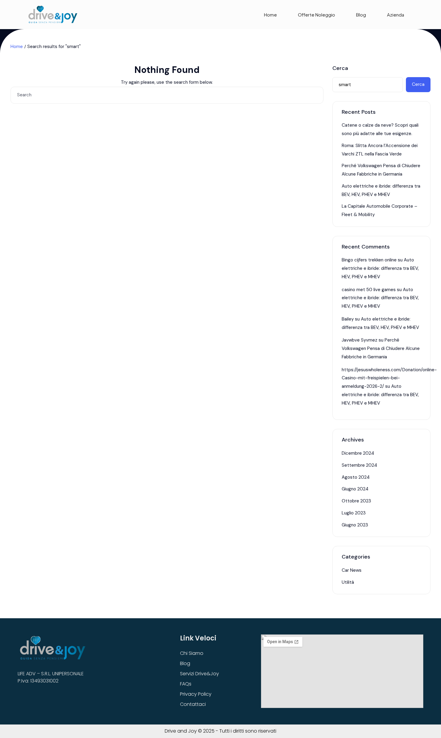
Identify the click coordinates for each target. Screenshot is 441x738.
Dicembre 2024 (358, 453)
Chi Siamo (191, 653)
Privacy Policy (196, 694)
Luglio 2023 (354, 513)
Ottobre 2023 (356, 501)
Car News (352, 570)
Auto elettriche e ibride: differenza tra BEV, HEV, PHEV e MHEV (380, 268)
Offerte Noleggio (316, 14)
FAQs (185, 683)
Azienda (395, 14)
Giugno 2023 (355, 525)
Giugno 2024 (355, 489)
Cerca (340, 68)
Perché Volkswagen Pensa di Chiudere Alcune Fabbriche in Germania (381, 348)
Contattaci (193, 704)
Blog (361, 14)
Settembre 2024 (359, 465)
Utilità (348, 582)
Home (270, 14)
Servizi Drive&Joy (199, 673)
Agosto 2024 (356, 477)
